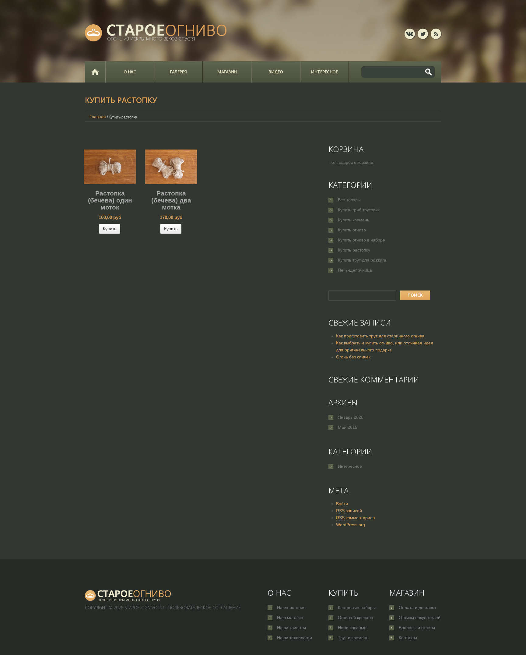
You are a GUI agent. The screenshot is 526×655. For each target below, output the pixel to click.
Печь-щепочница (355, 270)
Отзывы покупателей (419, 617)
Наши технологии (294, 637)
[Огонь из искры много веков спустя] (128, 596)
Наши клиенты (291, 627)
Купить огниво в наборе (361, 240)
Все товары (349, 199)
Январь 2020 (350, 417)
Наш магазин (290, 617)
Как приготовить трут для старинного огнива (380, 335)
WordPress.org (350, 524)
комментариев (355, 517)
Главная (95, 72)
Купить (109, 228)
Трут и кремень (353, 637)
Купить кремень (353, 219)
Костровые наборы (357, 607)
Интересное (324, 72)
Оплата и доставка (417, 607)
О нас (130, 72)
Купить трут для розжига (362, 260)
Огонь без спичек (353, 356)
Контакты (408, 637)
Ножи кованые (352, 627)
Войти (342, 503)
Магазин (227, 72)
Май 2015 (347, 427)
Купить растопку (354, 250)
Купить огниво (352, 229)
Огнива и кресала (355, 617)
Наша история (291, 607)
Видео (275, 72)
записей (349, 510)
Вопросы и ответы (417, 627)
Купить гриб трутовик (359, 209)
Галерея (178, 72)
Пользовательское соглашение (204, 608)
